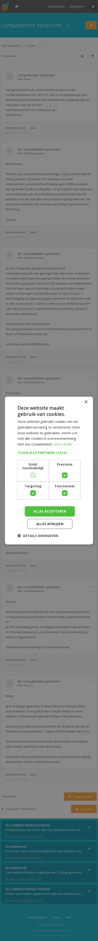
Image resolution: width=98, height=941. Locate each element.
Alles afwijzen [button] (50, 524)
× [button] (86, 402)
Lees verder (62, 444)
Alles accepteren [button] (50, 511)
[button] (49, 452)
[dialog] (49, 470)
